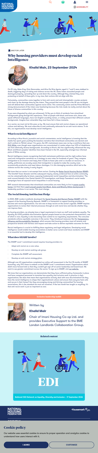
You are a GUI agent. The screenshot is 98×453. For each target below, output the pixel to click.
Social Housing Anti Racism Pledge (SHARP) (63, 199)
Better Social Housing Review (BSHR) (73, 171)
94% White (12, 145)
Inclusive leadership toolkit (49, 297)
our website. (74, 269)
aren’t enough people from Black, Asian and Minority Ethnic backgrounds (54, 187)
